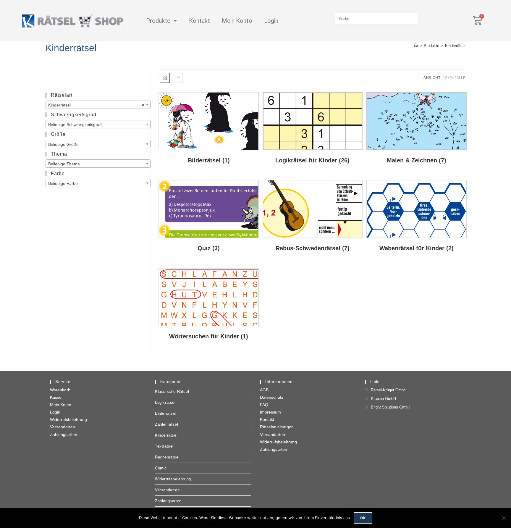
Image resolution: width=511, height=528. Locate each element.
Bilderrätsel (165, 413)
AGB (264, 389)
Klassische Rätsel (172, 391)
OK (363, 518)
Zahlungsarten (63, 434)
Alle (461, 78)
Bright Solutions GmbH (390, 407)
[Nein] (504, 518)
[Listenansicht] (178, 78)
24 (452, 78)
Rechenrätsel (167, 457)
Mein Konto (237, 20)
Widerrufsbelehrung (68, 419)
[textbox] (98, 124)
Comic (161, 468)
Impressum (270, 412)
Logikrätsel (165, 402)
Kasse (56, 397)
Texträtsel (164, 446)
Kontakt (199, 20)
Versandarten (62, 426)
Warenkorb (60, 389)
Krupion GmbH (383, 398)
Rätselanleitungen (277, 426)
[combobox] (98, 105)
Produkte (158, 20)
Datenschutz (271, 397)
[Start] (416, 45)
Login (271, 20)
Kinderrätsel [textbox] (96, 105)
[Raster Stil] (165, 78)
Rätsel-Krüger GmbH (388, 390)
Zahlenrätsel (166, 424)
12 (445, 78)
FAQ (264, 404)
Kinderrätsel (455, 45)
